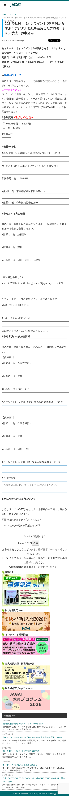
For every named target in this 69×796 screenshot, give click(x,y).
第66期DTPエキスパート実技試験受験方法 (20, 750)
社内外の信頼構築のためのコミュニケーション (22, 723)
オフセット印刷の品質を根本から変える (19, 764)
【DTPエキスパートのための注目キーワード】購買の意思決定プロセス (33, 737)
